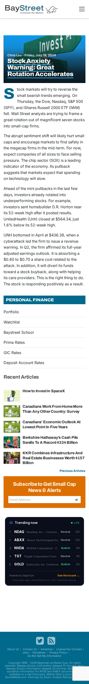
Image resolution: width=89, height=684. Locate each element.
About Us (13, 649)
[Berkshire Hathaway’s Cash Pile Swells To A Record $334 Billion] (12, 442)
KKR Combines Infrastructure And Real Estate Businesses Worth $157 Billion (54, 458)
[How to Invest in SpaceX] (12, 395)
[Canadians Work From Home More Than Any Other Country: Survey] (12, 411)
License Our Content (69, 649)
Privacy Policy (58, 652)
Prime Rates (14, 342)
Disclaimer (39, 652)
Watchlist (12, 322)
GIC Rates (12, 352)
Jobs (26, 652)
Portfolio (11, 311)
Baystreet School (19, 332)
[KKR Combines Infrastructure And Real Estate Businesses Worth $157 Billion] (12, 457)
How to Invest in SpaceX (44, 391)
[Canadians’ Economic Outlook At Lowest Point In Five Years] (12, 426)
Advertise (46, 649)
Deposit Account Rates (24, 362)
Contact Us (30, 649)
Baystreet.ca (45, 662)
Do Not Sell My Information (44, 656)
